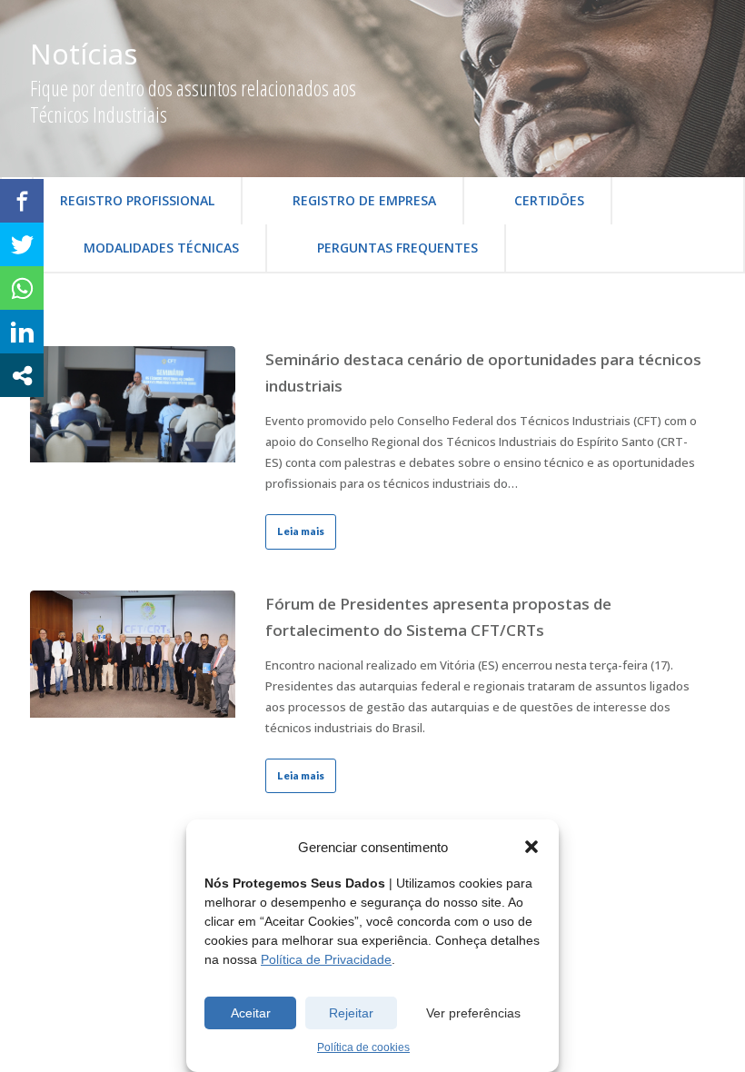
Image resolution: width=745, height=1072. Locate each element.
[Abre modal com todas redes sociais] (22, 375)
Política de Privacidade (326, 959)
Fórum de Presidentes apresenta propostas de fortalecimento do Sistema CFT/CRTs (438, 616)
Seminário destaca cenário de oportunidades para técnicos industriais (483, 372)
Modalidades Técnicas (161, 247)
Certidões (549, 200)
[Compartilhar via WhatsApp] (22, 288)
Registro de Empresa (364, 200)
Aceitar (251, 1013)
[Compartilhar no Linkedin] (22, 331)
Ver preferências (473, 1013)
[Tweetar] (22, 244)
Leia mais (300, 531)
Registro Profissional (137, 200)
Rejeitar (351, 1013)
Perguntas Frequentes (397, 247)
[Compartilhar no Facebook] (22, 201)
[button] (531, 847)
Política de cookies (363, 1047)
